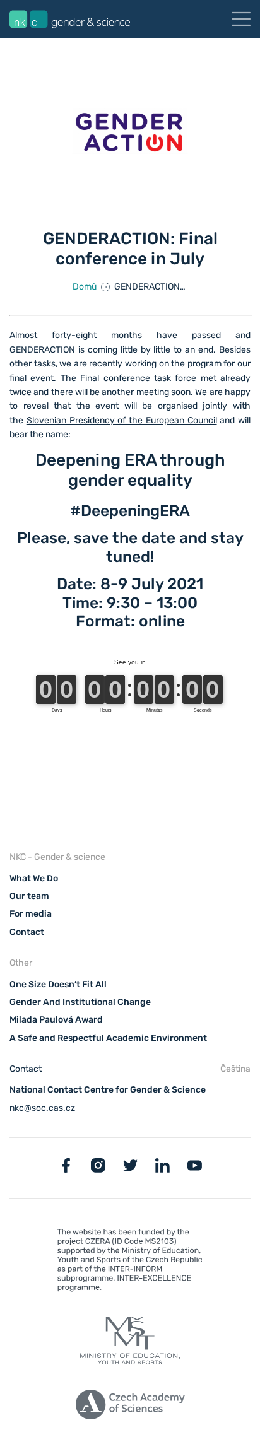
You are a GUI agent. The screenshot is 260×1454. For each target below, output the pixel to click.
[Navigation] (241, 19)
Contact (26, 932)
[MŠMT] (130, 1263)
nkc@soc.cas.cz (42, 1108)
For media (30, 913)
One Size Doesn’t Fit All (58, 984)
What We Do (33, 878)
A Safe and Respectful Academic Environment (108, 1038)
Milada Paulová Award (56, 1019)
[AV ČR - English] (130, 1407)
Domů (85, 286)
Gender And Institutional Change (80, 1002)
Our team (29, 896)
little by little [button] (146, 349)
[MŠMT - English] (130, 1343)
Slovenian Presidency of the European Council (122, 420)
